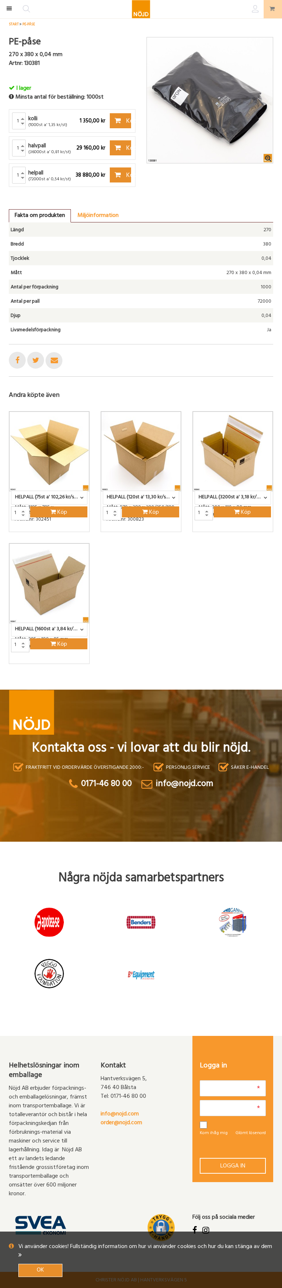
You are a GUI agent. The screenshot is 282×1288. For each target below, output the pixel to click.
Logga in (232, 1166)
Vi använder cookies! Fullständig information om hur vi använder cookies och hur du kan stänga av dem (145, 1246)
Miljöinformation (98, 215)
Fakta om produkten (40, 215)
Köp (127, 121)
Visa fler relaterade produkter (52, 683)
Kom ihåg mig (214, 1133)
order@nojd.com (121, 1123)
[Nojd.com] (141, 9)
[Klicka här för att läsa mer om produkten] (49, 451)
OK (40, 1270)
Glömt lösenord (250, 1133)
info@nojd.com (120, 1114)
